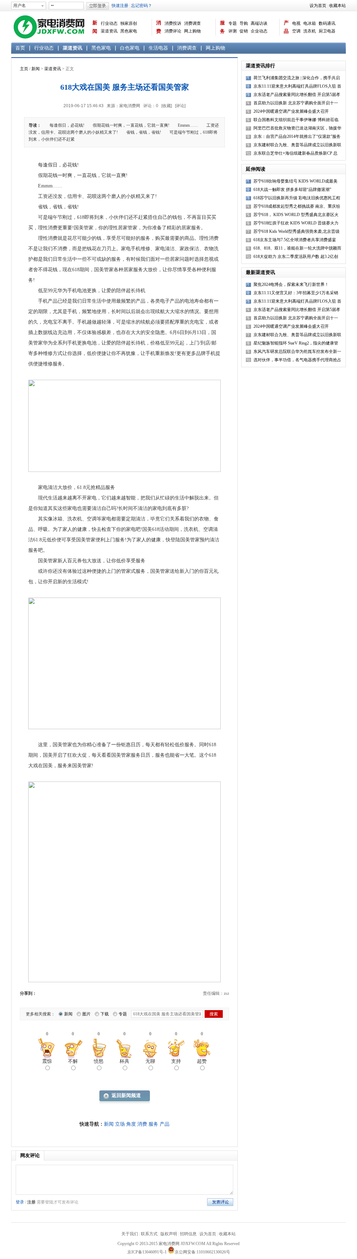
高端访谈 (259, 23)
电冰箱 (309, 23)
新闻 (94, 27)
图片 (86, 1014)
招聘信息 (188, 1233)
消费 (158, 27)
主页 (24, 68)
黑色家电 (128, 31)
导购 (244, 23)
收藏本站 (337, 5)
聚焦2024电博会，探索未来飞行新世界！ (291, 284)
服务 (222, 27)
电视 (296, 23)
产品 (286, 27)
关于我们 (129, 1233)
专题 (232, 23)
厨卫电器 (327, 31)
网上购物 (192, 31)
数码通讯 (327, 23)
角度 (131, 1124)
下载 (104, 1014)
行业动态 (109, 23)
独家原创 (128, 23)
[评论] (180, 105)
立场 (120, 1124)
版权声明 (168, 1233)
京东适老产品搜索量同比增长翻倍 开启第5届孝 (296, 309)
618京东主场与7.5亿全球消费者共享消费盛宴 (294, 239)
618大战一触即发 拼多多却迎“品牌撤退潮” (292, 189)
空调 (296, 31)
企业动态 (259, 31)
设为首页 (318, 5)
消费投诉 (173, 23)
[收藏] (166, 105)
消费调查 (192, 23)
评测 (232, 31)
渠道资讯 (109, 31)
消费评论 (173, 31)
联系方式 (149, 1233)
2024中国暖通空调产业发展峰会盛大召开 (291, 111)
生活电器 (158, 48)
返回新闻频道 (126, 1095)
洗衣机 (309, 31)
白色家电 (129, 48)
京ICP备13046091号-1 (147, 1252)
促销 (244, 31)
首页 (20, 48)
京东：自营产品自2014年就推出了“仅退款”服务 (297, 136)
